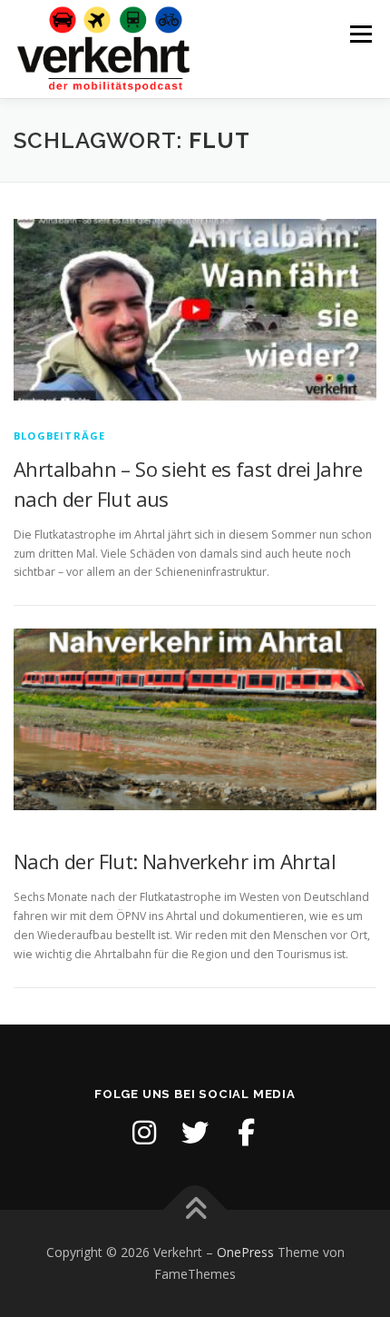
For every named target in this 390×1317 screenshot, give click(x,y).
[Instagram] (144, 1132)
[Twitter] (195, 1132)
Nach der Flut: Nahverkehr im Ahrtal (175, 861)
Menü (360, 34)
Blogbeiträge (59, 435)
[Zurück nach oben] (195, 1210)
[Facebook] (245, 1132)
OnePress (245, 1252)
